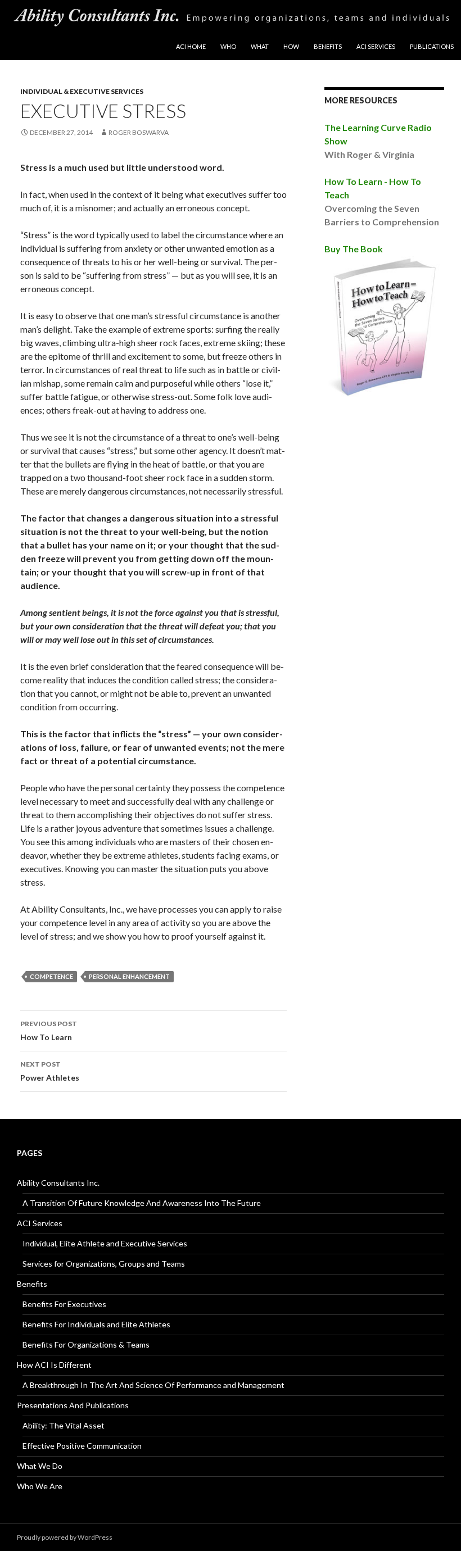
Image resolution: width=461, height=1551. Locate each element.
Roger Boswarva (139, 132)
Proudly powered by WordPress (64, 1537)
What (260, 46)
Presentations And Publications (73, 1405)
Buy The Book (353, 248)
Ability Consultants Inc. (58, 1182)
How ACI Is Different (54, 1364)
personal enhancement (129, 976)
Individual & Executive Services (81, 91)
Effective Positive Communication (82, 1445)
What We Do (39, 1466)
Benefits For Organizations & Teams (86, 1344)
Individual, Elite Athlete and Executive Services (104, 1243)
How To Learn (48, 1030)
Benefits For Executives (64, 1304)
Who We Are (39, 1486)
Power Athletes (49, 1071)
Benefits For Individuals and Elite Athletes (96, 1324)
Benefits (328, 46)
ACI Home (191, 46)
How (291, 46)
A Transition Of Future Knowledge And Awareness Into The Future (141, 1203)
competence (51, 976)
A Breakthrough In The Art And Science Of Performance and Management (153, 1385)
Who (228, 46)
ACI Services (375, 46)
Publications (432, 46)
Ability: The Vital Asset (63, 1425)
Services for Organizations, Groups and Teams (103, 1263)
